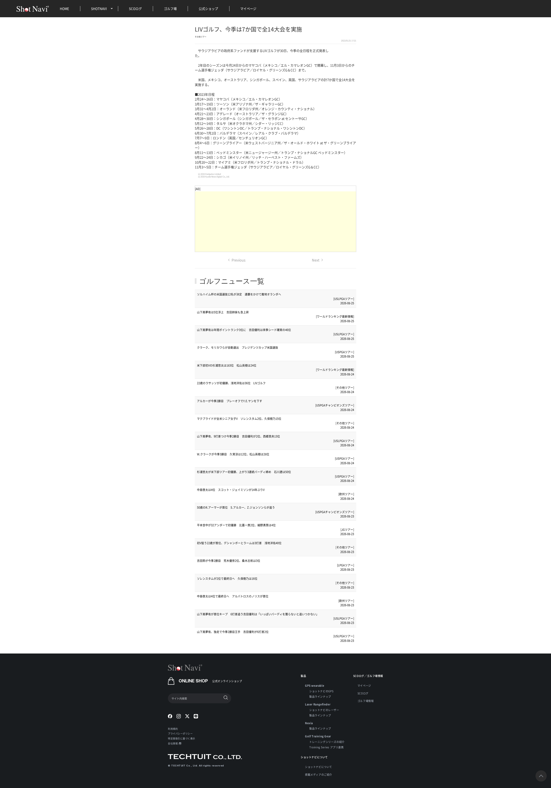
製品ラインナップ (320, 696)
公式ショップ (208, 8)
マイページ (248, 8)
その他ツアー (200, 36)
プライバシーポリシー (180, 733)
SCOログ (135, 8)
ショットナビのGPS (321, 691)
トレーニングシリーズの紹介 (327, 742)
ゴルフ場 (170, 8)
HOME (64, 8)
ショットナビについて (318, 767)
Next (315, 260)
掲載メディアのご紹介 (318, 774)
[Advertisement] (275, 221)
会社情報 (173, 743)
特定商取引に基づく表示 (181, 738)
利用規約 (173, 728)
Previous (238, 260)
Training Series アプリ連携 (326, 747)
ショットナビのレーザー (324, 710)
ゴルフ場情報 (366, 701)
